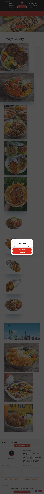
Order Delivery (22, 249)
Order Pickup (22, 252)
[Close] (13, 241)
